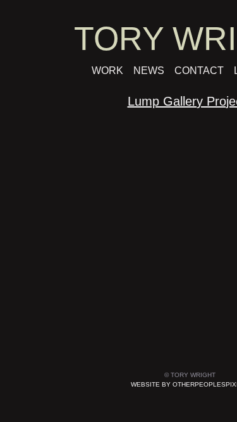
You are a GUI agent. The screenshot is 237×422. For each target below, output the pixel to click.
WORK (107, 70)
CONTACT (199, 70)
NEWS (148, 70)
